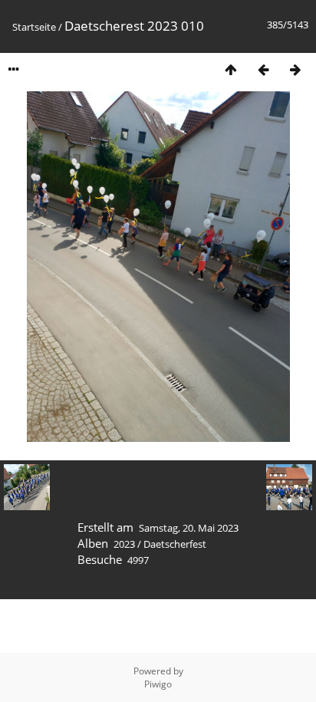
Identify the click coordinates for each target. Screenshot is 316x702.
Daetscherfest (174, 544)
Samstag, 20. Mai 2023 (189, 528)
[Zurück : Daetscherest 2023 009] (263, 69)
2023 (124, 544)
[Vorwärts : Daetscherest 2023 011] (295, 69)
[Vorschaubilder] (231, 69)
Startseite (34, 27)
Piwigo (158, 683)
